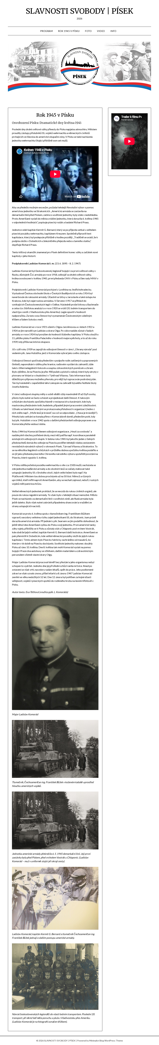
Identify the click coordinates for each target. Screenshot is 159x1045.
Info (113, 31)
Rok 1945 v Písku (69, 31)
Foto (88, 31)
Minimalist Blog (96, 1040)
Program (46, 31)
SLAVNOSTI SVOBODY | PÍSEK (79, 11)
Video (101, 31)
